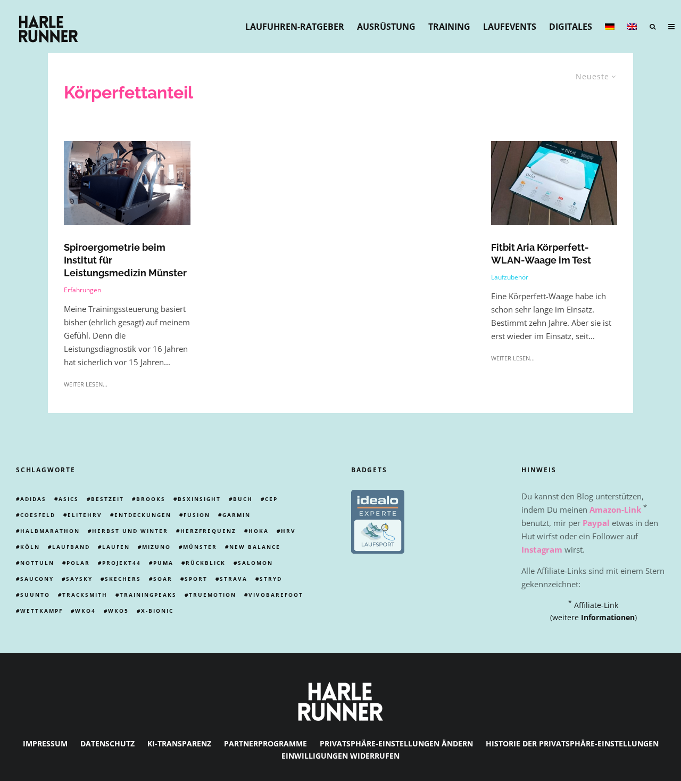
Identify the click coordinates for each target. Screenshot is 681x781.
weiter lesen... (85, 384)
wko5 (118, 610)
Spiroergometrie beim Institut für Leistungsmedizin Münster (125, 260)
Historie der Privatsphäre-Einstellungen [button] (572, 743)
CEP (271, 499)
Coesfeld (37, 515)
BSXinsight (199, 499)
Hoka (258, 531)
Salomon (255, 562)
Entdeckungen (142, 515)
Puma (163, 562)
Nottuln (37, 562)
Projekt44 (121, 562)
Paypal (596, 522)
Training (449, 26)
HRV (288, 531)
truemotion (212, 594)
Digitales (570, 26)
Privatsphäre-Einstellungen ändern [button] (396, 743)
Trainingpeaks (148, 594)
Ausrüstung (386, 26)
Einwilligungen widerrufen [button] (340, 756)
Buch (243, 499)
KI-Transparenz (179, 743)
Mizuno (156, 546)
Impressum (45, 743)
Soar (162, 578)
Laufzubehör (509, 277)
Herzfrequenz (208, 531)
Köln (30, 546)
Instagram (541, 549)
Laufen (116, 546)
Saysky (79, 578)
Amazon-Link (615, 509)
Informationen (608, 617)
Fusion (197, 515)
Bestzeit (107, 499)
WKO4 (85, 610)
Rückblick (206, 562)
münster (200, 546)
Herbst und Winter (130, 531)
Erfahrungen (82, 289)
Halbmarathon (50, 531)
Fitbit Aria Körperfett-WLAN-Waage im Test (541, 254)
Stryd (271, 578)
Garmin (236, 515)
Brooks (150, 499)
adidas (33, 499)
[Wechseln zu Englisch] (632, 26)
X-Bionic (157, 610)
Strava (233, 578)
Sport (196, 578)
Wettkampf (41, 610)
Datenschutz (107, 743)
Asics (69, 499)
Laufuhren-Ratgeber (294, 26)
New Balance (254, 546)
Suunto (35, 594)
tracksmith (84, 594)
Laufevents (509, 26)
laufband (71, 546)
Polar (78, 562)
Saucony (37, 578)
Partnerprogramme (265, 743)
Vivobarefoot (275, 594)
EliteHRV (85, 515)
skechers (123, 578)
